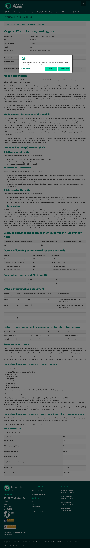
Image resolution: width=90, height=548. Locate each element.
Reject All (51, 68)
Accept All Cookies (64, 68)
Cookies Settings (25, 68)
